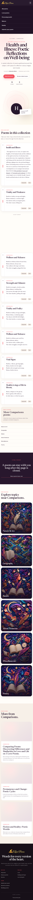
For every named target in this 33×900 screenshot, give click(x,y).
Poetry (3, 444)
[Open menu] (30, 2)
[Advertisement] (16, 232)
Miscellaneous (4, 441)
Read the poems (9, 76)
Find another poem (16, 897)
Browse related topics (22, 76)
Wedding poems (5, 887)
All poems (5, 9)
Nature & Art (4, 426)
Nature (4, 21)
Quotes (3, 877)
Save (30, 182)
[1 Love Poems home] (7, 2)
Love (19, 872)
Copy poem (24, 182)
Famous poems (4, 875)
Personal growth (7, 17)
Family (4, 25)
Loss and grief (21, 877)
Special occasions (5, 885)
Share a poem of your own (16, 476)
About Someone (5, 437)
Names (2, 434)
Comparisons (19, 38)
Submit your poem (7, 29)
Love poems (5, 13)
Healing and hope (22, 875)
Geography (4, 430)
